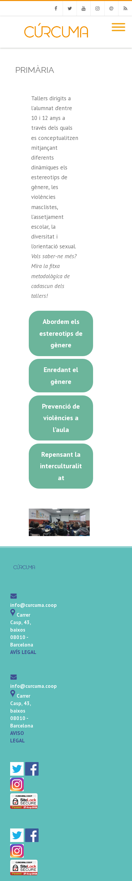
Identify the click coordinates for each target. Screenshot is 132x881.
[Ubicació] (12, 615)
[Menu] (118, 23)
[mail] (13, 597)
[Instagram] (97, 8)
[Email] (111, 8)
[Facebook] (56, 8)
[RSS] (125, 8)
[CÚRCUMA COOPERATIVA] (49, 44)
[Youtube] (83, 8)
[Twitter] (69, 8)
